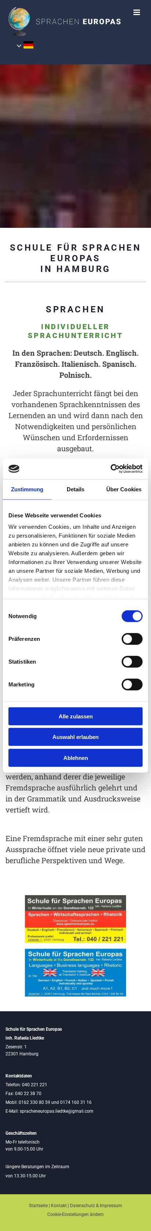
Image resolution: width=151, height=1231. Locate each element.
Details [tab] (76, 489)
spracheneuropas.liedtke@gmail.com (56, 1111)
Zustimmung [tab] (27, 489)
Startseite (38, 1205)
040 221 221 (34, 1084)
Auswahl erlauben (75, 737)
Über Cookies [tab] (123, 489)
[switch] (132, 639)
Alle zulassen (76, 716)
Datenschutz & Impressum (96, 1205)
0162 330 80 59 (34, 1102)
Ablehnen (75, 757)
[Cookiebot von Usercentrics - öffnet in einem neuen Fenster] (110, 469)
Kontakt (59, 1205)
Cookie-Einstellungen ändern (75, 1214)
